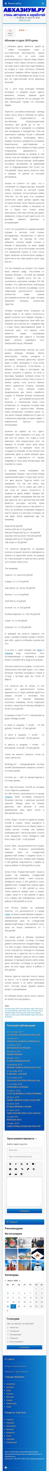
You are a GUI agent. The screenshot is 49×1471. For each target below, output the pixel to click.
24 (8, 1306)
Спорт (8, 1436)
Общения (14, 1338)
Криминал (10, 1432)
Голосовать (24, 1347)
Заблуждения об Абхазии (18, 1047)
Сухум (8, 1406)
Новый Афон (11, 1403)
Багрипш (10, 1387)
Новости (9, 1419)
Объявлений (15, 1334)
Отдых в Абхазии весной (18, 1060)
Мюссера (10, 1397)
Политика (10, 1423)
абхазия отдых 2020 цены (14, 1009)
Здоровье (10, 1439)
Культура (10, 1429)
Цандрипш (10, 1384)
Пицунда (9, 653)
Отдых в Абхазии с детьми (19, 1106)
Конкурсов (14, 1331)
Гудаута (8, 796)
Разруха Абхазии (14, 1054)
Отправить (24, 1211)
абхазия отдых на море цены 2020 (23, 1014)
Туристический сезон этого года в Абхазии (27, 1113)
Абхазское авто (14, 1119)
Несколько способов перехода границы (25, 1080)
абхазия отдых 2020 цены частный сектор (27, 1011)
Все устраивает (16, 1341)
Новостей (14, 1327)
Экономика (11, 1426)
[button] (10, 1163)
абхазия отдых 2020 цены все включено (20, 1013)
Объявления (11, 1442)
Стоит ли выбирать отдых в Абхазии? (24, 1093)
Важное (13, 1222)
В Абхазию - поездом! (17, 1073)
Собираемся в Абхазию (17, 1086)
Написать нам (24, 20)
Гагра (39, 650)
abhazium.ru (24, 12)
